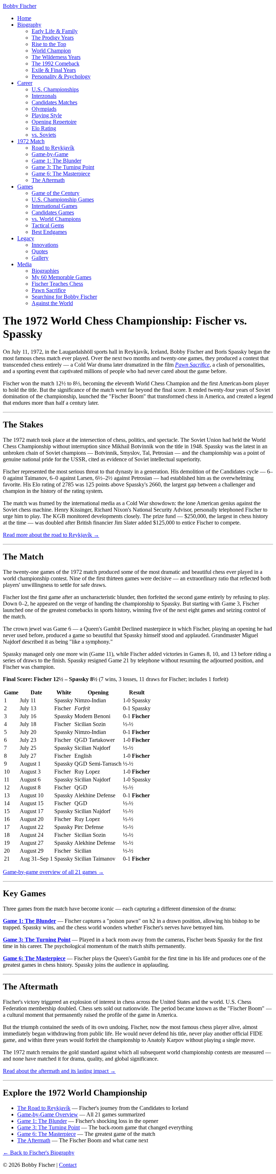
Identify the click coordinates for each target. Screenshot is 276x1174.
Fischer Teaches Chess (57, 284)
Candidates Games (53, 212)
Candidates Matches (54, 102)
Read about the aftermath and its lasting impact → (59, 1071)
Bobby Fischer (19, 6)
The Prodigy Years (53, 38)
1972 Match (31, 141)
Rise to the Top (49, 44)
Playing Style (47, 115)
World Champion (51, 50)
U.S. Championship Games (63, 199)
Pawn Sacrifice (49, 290)
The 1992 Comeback (55, 63)
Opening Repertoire (54, 122)
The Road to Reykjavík (43, 1108)
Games (25, 186)
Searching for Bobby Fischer (64, 297)
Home (24, 18)
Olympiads (44, 109)
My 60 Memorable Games (61, 277)
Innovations (45, 245)
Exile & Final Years (54, 70)
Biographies (45, 271)
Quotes (40, 251)
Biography (29, 25)
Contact (68, 1165)
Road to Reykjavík (53, 148)
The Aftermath (48, 180)
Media (24, 264)
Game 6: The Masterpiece (61, 174)
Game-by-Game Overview (47, 1114)
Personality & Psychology (61, 76)
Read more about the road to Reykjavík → (51, 535)
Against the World (52, 303)
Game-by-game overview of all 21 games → (53, 872)
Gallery (40, 258)
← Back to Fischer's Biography (38, 1153)
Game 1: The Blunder (56, 161)
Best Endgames (49, 232)
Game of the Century (55, 193)
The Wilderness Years (56, 57)
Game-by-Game (50, 154)
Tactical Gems (48, 225)
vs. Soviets (44, 135)
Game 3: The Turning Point (63, 167)
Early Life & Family (55, 31)
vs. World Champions (56, 219)
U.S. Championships (55, 89)
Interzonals (44, 96)
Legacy (25, 238)
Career (24, 83)
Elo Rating (44, 128)
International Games (54, 206)
